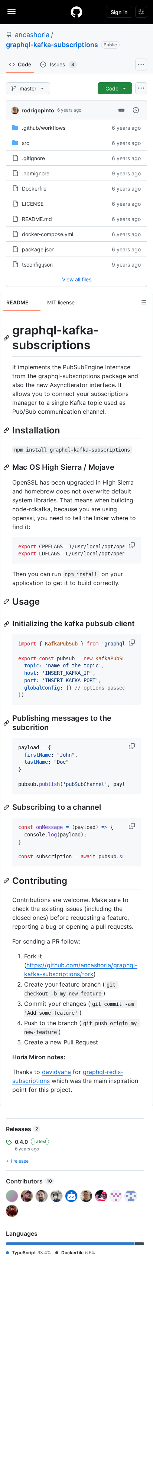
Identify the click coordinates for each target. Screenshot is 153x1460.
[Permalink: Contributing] (7, 880)
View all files (76, 279)
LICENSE (32, 204)
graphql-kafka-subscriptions (52, 45)
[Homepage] (76, 12)
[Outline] (143, 302)
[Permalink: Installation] (7, 430)
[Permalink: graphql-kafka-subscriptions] (7, 338)
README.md (37, 219)
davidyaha (56, 1072)
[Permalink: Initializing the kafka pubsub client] (7, 624)
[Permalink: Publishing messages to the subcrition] (7, 723)
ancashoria (32, 35)
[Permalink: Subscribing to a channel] (7, 807)
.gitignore (33, 158)
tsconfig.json (37, 264)
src (25, 143)
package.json (38, 249)
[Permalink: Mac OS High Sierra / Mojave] (7, 467)
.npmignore (35, 173)
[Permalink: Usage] (7, 601)
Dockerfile (34, 188)
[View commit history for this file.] (136, 110)
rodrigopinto (38, 110)
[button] (132, 545)
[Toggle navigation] (11, 11)
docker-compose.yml (47, 234)
